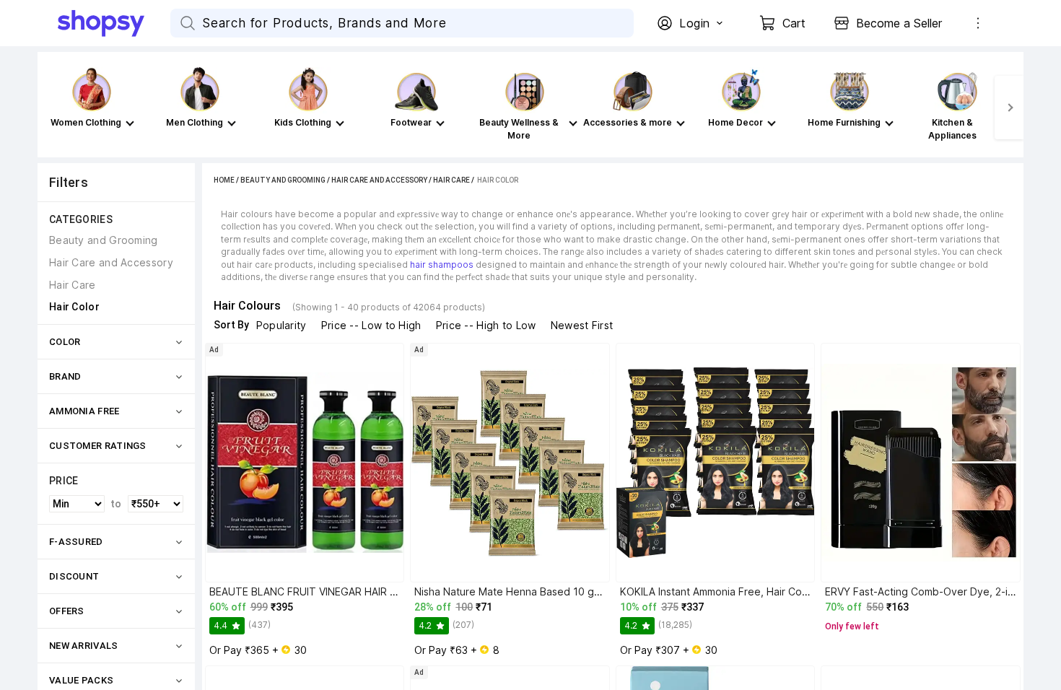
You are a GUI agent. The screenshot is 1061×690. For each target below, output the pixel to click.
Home (224, 180)
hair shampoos (441, 264)
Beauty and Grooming (283, 180)
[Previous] (52, 107)
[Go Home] (114, 23)
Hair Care (451, 180)
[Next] (1009, 107)
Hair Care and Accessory (379, 180)
